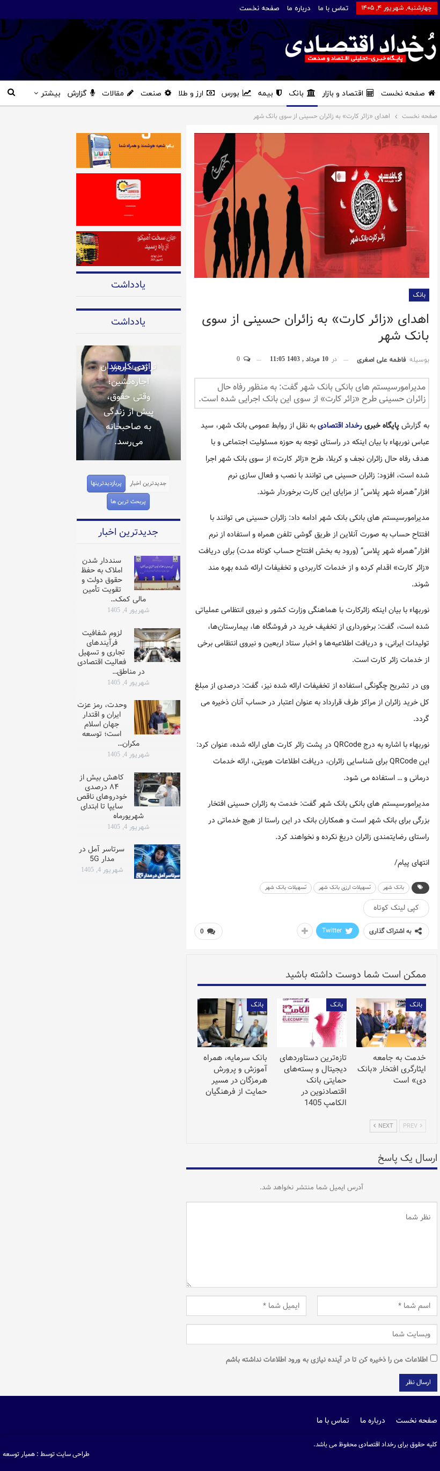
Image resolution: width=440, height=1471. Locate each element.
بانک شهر (393, 888)
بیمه (265, 94)
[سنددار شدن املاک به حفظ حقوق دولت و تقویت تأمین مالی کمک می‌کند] (157, 573)
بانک (296, 94)
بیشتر (51, 94)
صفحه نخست (259, 8)
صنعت (151, 94)
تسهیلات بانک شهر (285, 888)
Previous (76, 396)
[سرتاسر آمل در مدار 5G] (157, 861)
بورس (230, 94)
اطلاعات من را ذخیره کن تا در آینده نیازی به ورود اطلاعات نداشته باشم (327, 1359)
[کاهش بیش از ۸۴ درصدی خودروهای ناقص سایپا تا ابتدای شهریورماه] (157, 790)
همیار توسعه (19, 1454)
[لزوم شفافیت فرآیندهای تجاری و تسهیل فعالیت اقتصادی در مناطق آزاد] (157, 645)
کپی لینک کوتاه (396, 908)
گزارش (77, 94)
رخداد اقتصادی (340, 425)
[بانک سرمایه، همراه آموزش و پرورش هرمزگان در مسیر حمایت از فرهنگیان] (232, 1022)
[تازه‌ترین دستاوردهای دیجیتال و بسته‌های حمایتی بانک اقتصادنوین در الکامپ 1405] (312, 1022)
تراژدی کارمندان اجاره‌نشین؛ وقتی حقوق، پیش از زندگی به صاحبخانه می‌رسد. (128, 404)
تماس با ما (333, 8)
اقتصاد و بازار (342, 94)
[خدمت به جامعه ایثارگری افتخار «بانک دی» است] (391, 1022)
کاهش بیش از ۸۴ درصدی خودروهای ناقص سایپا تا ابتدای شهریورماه (110, 796)
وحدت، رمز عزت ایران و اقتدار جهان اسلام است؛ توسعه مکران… (108, 724)
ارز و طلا (190, 94)
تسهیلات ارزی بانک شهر (345, 888)
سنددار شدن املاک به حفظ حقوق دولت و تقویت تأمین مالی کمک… (113, 580)
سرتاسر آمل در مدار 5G (101, 854)
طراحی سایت (73, 1454)
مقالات (113, 94)
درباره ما (298, 8)
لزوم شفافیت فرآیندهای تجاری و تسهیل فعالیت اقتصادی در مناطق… (111, 652)
